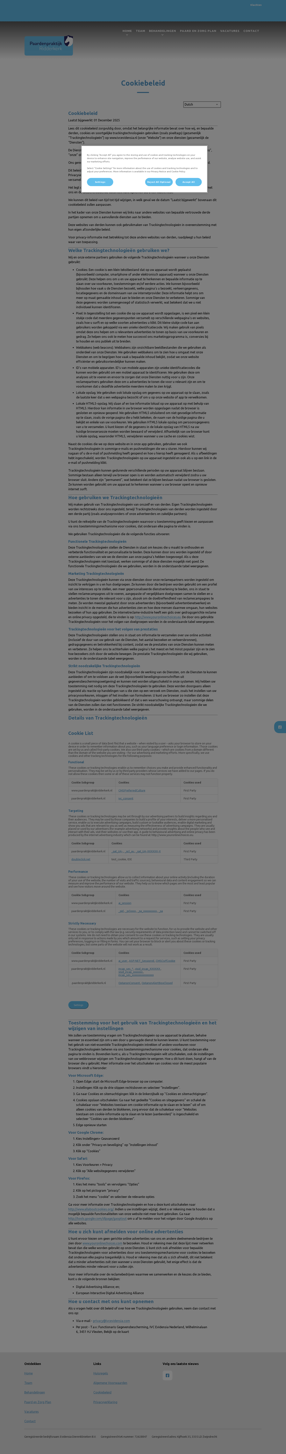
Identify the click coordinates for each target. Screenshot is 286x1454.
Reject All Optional (159, 182)
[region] (144, 169)
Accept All (188, 182)
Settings (100, 182)
